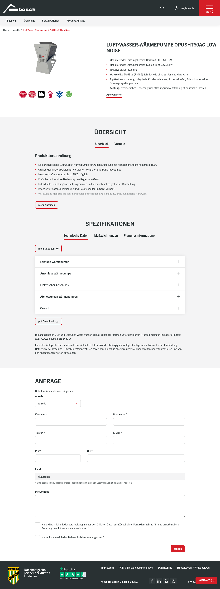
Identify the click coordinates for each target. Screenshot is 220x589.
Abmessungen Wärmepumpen (59, 296)
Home (6, 29)
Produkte (16, 29)
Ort (90, 451)
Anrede (39, 396)
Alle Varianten (114, 94)
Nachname (120, 414)
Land (38, 469)
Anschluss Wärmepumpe (55, 273)
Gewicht (45, 308)
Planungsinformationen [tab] (140, 235)
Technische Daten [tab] (76, 235)
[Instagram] (173, 581)
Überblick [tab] (102, 144)
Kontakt (204, 580)
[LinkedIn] (159, 581)
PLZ (38, 451)
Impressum (107, 567)
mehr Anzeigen (46, 204)
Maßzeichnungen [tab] (106, 235)
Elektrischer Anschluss (54, 285)
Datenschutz (165, 567)
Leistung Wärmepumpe (54, 262)
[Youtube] (166, 581)
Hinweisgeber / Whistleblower (193, 567)
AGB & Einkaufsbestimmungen (136, 567)
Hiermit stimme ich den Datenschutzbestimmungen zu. (73, 537)
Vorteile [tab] (119, 144)
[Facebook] (152, 581)
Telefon (40, 432)
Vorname (41, 414)
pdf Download (46, 321)
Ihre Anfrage (42, 491)
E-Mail (117, 432)
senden (178, 548)
